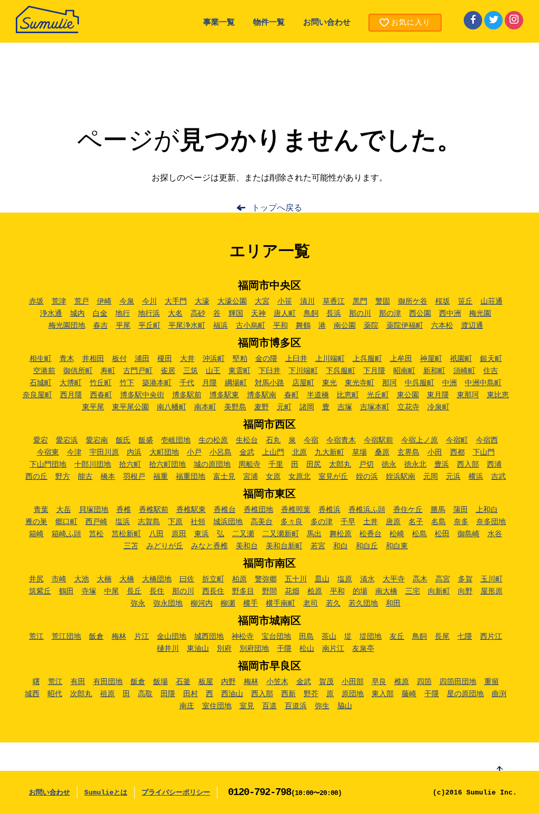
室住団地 (217, 706)
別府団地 (254, 649)
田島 (306, 636)
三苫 (131, 546)
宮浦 (250, 477)
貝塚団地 (93, 510)
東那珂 (468, 395)
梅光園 (480, 313)
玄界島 (408, 452)
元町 (284, 407)
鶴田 (66, 591)
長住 (156, 591)
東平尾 (93, 407)
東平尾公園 (130, 407)
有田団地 (108, 682)
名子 (415, 522)
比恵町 (348, 395)
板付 (119, 359)
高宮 (442, 579)
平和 (280, 325)
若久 (333, 603)
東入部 (383, 694)
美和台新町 (284, 546)
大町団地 (164, 452)
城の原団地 (212, 464)
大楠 (104, 579)
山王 (213, 371)
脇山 (344, 706)
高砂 (198, 313)
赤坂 (36, 301)
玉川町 (492, 579)
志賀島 (149, 522)
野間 (269, 591)
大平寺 (394, 579)
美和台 (247, 546)
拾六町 (130, 464)
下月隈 (374, 371)
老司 (310, 603)
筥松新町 (126, 534)
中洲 (449, 383)
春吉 (100, 325)
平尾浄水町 (186, 325)
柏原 (239, 579)
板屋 (205, 682)
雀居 (168, 371)
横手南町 (280, 603)
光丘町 (378, 395)
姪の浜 (367, 477)
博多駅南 (261, 395)
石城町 (40, 383)
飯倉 (96, 636)
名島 (438, 522)
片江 (141, 636)
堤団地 (371, 636)
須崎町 (464, 371)
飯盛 (145, 440)
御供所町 (78, 371)
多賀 (465, 579)
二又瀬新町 (280, 534)
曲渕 (499, 694)
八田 (156, 534)
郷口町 (66, 522)
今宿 (311, 440)
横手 (250, 603)
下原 (175, 522)
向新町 (439, 591)
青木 (66, 359)
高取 (145, 694)
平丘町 (149, 325)
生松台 (247, 440)
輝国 (235, 313)
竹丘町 (100, 383)
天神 (258, 313)
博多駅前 (187, 395)
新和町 (434, 371)
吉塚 (344, 407)
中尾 (111, 591)
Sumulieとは (105, 793)
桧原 (314, 591)
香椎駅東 (191, 510)
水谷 (494, 534)
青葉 (41, 510)
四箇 (424, 682)
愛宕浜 (67, 440)
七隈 (464, 636)
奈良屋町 (37, 395)
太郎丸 (340, 464)
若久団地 (363, 603)
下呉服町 (340, 371)
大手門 (176, 301)
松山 (307, 649)
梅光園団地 (66, 325)
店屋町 (303, 383)
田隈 (168, 694)
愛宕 (40, 440)
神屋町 (431, 359)
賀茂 (326, 682)
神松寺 (243, 636)
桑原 (382, 452)
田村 (190, 694)
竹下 (126, 383)
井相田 (93, 359)
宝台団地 (276, 636)
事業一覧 (219, 22)
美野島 (235, 407)
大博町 (70, 383)
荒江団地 (66, 636)
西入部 (468, 464)
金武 (246, 452)
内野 (228, 682)
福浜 (220, 325)
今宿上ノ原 (419, 440)
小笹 (284, 301)
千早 (348, 522)
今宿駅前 (378, 440)
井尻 (36, 579)
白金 (100, 313)
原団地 (353, 694)
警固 (382, 301)
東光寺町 (359, 383)
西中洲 (450, 313)
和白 (340, 546)
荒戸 (81, 301)
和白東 (397, 546)
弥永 (138, 603)
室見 (246, 706)
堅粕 (240, 359)
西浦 (494, 464)
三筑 (190, 371)
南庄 (186, 706)
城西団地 (209, 636)
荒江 (36, 636)
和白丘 (367, 546)
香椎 (123, 510)
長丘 (134, 591)
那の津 (390, 313)
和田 (393, 603)
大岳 (63, 510)
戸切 (366, 464)
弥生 (322, 706)
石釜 (183, 682)
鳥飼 (311, 313)
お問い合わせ (327, 22)
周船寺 (249, 464)
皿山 (322, 579)
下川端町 (303, 371)
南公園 (345, 325)
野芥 (311, 694)
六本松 (442, 325)
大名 (175, 313)
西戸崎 (96, 522)
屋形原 (492, 591)
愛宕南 (97, 440)
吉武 (498, 477)
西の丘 (36, 477)
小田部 (353, 682)
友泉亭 (363, 649)
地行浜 (149, 313)
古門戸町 (138, 371)
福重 (160, 477)
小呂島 (220, 452)
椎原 (401, 682)
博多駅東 (224, 395)
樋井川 (168, 649)
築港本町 (157, 383)
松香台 (371, 534)
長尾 (442, 636)
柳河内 (202, 603)
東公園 (408, 395)
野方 (62, 477)
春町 (291, 395)
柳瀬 (228, 603)
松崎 (397, 534)
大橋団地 (157, 579)
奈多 (461, 522)
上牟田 (401, 359)
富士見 (224, 477)
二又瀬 (243, 534)
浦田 (142, 359)
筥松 (96, 534)
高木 (420, 579)
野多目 (243, 591)
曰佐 (186, 579)
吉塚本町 (375, 407)
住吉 (490, 371)
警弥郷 (266, 579)
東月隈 (438, 395)
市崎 (59, 579)
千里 (275, 464)
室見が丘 (333, 477)
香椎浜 (329, 510)
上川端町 (330, 359)
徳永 (389, 464)
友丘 (397, 636)
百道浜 (296, 706)
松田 (442, 534)
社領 (198, 522)
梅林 (119, 636)
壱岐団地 (176, 440)
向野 (465, 591)
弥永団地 (168, 603)
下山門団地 (47, 464)
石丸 (273, 440)
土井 (370, 522)
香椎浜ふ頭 (366, 510)
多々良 (292, 522)
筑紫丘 (40, 591)
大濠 (202, 301)
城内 (77, 313)
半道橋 (318, 395)
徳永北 (415, 464)
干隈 (284, 649)
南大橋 (386, 591)
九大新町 (329, 452)
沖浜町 (214, 359)
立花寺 (408, 407)
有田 (78, 682)
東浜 (201, 534)
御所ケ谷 (412, 301)
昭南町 (404, 371)
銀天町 (491, 359)
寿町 (108, 371)
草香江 (334, 301)
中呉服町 (419, 383)
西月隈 (71, 395)
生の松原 (213, 440)
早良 (379, 682)
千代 (186, 383)
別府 (224, 649)
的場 (360, 591)
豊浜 (441, 464)
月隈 (209, 383)
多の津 (322, 522)
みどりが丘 (164, 546)
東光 (329, 383)
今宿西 (487, 440)
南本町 (205, 407)
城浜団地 (228, 522)
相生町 (40, 359)
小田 (434, 452)
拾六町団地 (167, 464)
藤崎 (409, 694)
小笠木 (277, 682)
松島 (419, 534)
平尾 (123, 325)
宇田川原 (104, 452)
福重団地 (190, 477)
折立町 (213, 579)
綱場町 (236, 383)
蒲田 (460, 510)
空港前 (44, 371)
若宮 (318, 546)
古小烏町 (250, 325)
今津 (74, 452)
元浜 (453, 477)
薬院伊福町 (404, 325)
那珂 (389, 383)
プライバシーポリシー (176, 793)
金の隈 (266, 359)
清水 (367, 579)
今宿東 (48, 452)
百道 (269, 706)
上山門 (273, 452)
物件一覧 (269, 22)
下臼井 (269, 371)
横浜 (475, 477)
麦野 (261, 407)
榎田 (164, 359)
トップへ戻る (277, 208)
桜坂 (442, 301)
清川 (307, 301)
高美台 (262, 522)
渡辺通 (472, 325)
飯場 (160, 682)
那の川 (360, 313)
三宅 (412, 591)
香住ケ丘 (408, 510)
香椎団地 (258, 510)
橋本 (108, 477)
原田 (179, 534)
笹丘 (465, 301)
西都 (457, 452)
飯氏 (123, 440)
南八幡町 (171, 407)
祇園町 (461, 359)
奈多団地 (491, 522)
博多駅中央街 (142, 395)
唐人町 (285, 313)
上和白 (487, 510)
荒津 (59, 301)
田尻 (313, 464)
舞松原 (341, 534)
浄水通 (51, 313)
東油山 (198, 649)
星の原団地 (465, 694)
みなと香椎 (209, 546)
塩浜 (122, 522)
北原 (299, 452)
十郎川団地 (92, 464)
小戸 (194, 452)
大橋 (126, 579)
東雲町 (239, 371)
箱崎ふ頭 (66, 534)
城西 (32, 694)
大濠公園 (232, 301)
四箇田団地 (458, 682)
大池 (81, 579)
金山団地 (171, 636)
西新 (288, 694)
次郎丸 (81, 694)
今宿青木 (341, 440)
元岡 (430, 477)
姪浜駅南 (400, 477)
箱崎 (36, 534)
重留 (491, 682)
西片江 (491, 636)
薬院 (371, 325)
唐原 (393, 522)
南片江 (333, 649)
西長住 (213, 591)
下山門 (484, 452)
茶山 (329, 636)
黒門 (360, 301)
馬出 (314, 534)
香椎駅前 (153, 510)
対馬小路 (269, 383)
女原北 (299, 477)
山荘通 (492, 301)
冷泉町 (438, 407)
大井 (187, 359)
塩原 (344, 579)
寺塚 (89, 591)
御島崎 (468, 534)
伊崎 (104, 301)
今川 (149, 301)
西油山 (232, 694)
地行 (122, 313)
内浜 (134, 452)
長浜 (333, 313)
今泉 (126, 301)
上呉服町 (367, 359)
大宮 (262, 301)
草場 (359, 452)
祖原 (107, 694)
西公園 (420, 313)
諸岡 (307, 407)
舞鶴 (303, 325)
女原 (273, 477)
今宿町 (457, 440)
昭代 (54, 694)
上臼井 (296, 359)
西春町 (101, 395)
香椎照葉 (296, 510)
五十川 (296, 579)
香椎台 (225, 510)
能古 (85, 477)
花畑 (292, 591)
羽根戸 (134, 477)
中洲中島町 (483, 383)
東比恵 (498, 395)
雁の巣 (36, 522)
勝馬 (438, 510)
